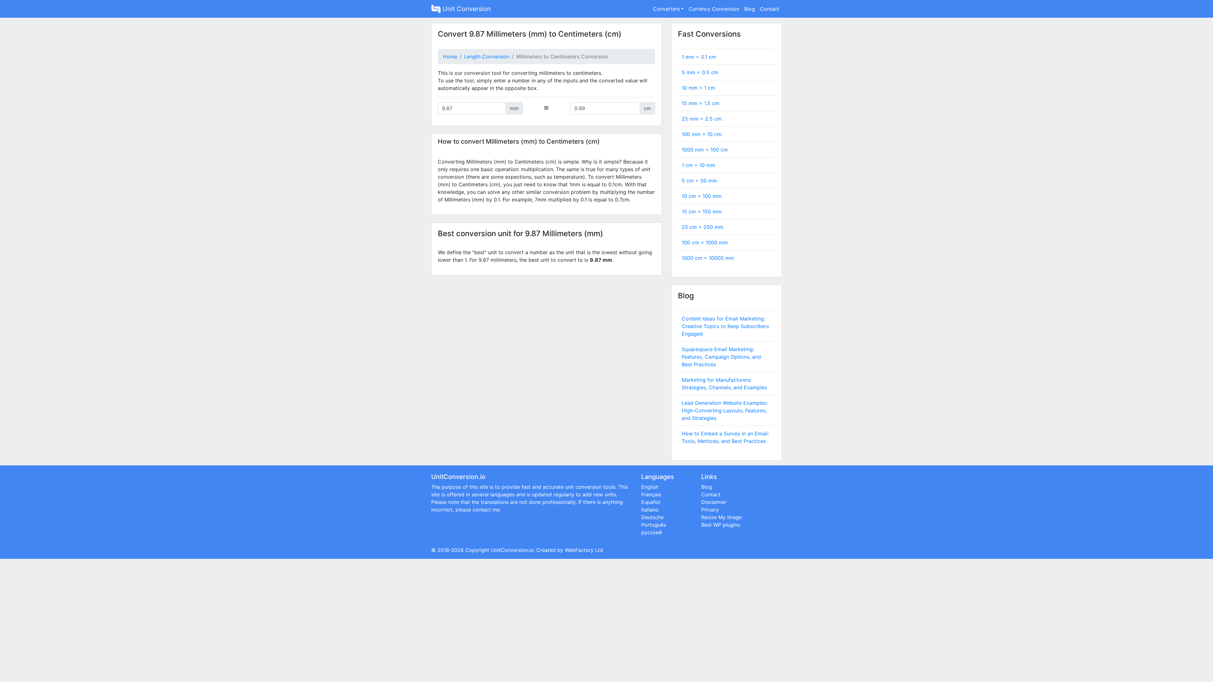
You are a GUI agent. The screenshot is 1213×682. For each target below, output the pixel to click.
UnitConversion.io (512, 550)
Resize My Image (721, 517)
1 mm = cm (699, 57)
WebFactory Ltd (584, 550)
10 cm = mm (701, 196)
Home (450, 56)
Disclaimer (713, 502)
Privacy (710, 509)
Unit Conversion (466, 9)
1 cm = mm (698, 165)
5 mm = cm (700, 72)
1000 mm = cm (705, 150)
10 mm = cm (698, 88)
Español (650, 502)
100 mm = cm (701, 134)
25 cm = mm (702, 227)
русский (651, 532)
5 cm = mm (699, 180)
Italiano (650, 509)
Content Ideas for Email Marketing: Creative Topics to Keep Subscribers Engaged (725, 326)
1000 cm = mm (708, 258)
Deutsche (652, 517)
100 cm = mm (705, 242)
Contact (769, 9)
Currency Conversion (714, 9)
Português (653, 525)
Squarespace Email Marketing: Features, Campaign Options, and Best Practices (721, 357)
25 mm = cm (701, 119)
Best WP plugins (720, 525)
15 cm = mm (701, 211)
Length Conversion (486, 56)
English (649, 487)
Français (651, 494)
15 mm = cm (700, 103)
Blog (749, 9)
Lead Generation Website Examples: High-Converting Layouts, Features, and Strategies (725, 410)
